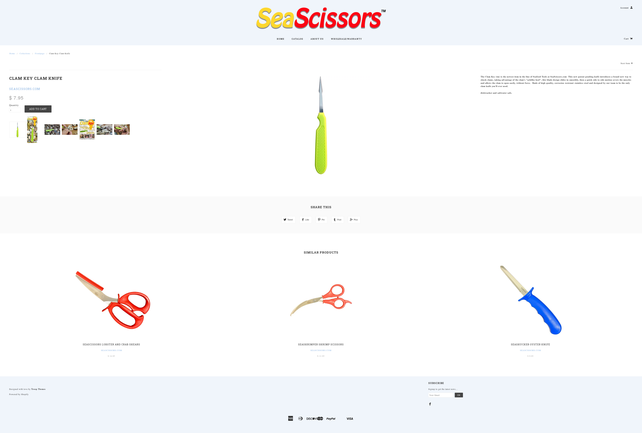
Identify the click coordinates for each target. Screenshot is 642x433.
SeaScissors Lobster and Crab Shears (111, 344)
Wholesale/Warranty (346, 38)
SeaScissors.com (321, 350)
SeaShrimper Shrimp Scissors (321, 344)
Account (624, 7)
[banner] (321, 18)
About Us (317, 38)
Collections (25, 53)
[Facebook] (430, 404)
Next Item (626, 63)
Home (280, 38)
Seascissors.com (24, 89)
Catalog (297, 38)
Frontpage (39, 53)
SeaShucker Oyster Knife (530, 344)
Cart (626, 38)
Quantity (14, 105)
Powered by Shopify (19, 394)
